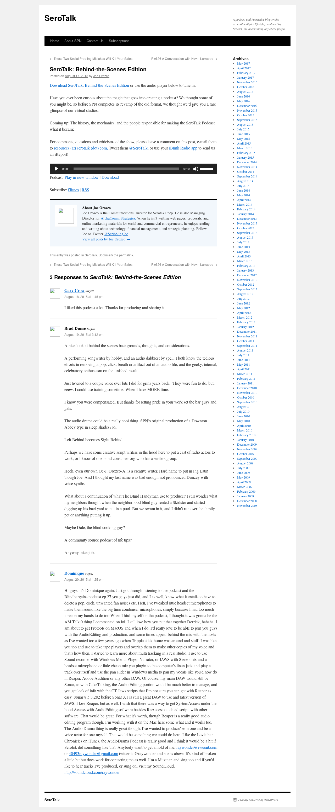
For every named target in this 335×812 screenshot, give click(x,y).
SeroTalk (60, 17)
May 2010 (243, 421)
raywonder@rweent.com (196, 747)
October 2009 (245, 454)
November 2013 (247, 223)
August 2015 (245, 124)
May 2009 (243, 477)
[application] (133, 169)
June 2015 (243, 134)
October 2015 (245, 115)
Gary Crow (74, 290)
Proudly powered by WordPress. (258, 800)
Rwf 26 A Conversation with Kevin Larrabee (184, 58)
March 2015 (244, 148)
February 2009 (246, 491)
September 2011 (247, 345)
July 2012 (243, 298)
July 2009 (243, 468)
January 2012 (245, 327)
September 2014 (247, 176)
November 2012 (247, 280)
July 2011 (243, 355)
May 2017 (243, 63)
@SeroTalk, (139, 148)
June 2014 (243, 190)
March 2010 (244, 430)
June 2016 (243, 96)
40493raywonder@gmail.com (93, 753)
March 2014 (244, 204)
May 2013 (243, 251)
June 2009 (243, 472)
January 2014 (245, 214)
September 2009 (247, 458)
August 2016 (245, 91)
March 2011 (244, 374)
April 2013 (244, 256)
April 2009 (244, 482)
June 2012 (243, 303)
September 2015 (247, 120)
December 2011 (247, 331)
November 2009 (247, 449)
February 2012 (246, 322)
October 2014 (245, 171)
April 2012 (244, 312)
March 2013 (244, 261)
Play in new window (82, 177)
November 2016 (247, 82)
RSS (85, 189)
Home (54, 40)
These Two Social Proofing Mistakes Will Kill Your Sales (91, 58)
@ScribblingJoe (116, 233)
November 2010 (247, 392)
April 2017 (244, 68)
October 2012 (245, 284)
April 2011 (244, 369)
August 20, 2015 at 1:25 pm (83, 579)
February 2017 (246, 73)
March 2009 (244, 487)
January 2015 (245, 157)
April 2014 (244, 200)
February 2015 (246, 153)
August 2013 (245, 237)
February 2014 (246, 209)
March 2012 (244, 317)
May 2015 (243, 138)
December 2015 (247, 105)
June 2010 (243, 416)
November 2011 (247, 336)
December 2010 (247, 388)
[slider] (207, 168)
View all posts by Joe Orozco (106, 239)
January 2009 (245, 496)
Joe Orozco (101, 75)
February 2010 (246, 435)
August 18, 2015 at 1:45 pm (83, 296)
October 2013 (245, 228)
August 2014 (245, 181)
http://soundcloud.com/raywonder (92, 772)
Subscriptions (119, 40)
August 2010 (245, 407)
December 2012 (247, 275)
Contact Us (95, 40)
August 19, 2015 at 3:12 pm (83, 334)
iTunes (73, 189)
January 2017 (245, 77)
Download (110, 177)
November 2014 (247, 167)
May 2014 (243, 195)
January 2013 (245, 270)
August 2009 (245, 463)
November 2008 (247, 505)
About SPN (72, 40)
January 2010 (245, 439)
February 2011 (246, 378)
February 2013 (246, 265)
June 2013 (243, 247)
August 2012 (245, 294)
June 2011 (243, 360)
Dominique (74, 573)
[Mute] (195, 168)
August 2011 (245, 350)
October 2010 (245, 397)
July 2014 (243, 185)
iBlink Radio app (183, 148)
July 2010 (243, 411)
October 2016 (245, 87)
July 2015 (243, 129)
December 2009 (247, 444)
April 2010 (244, 425)
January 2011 (245, 383)
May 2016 (243, 101)
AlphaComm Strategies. (118, 218)
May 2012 (243, 308)
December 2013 (247, 218)
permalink (126, 255)
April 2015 (244, 143)
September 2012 (247, 289)
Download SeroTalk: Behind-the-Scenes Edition (89, 85)
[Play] (56, 168)
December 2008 (247, 501)
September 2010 (247, 402)
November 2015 (247, 110)
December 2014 (247, 162)
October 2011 (245, 341)
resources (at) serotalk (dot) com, (81, 148)
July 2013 (243, 242)
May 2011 (243, 364)
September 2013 (247, 233)
